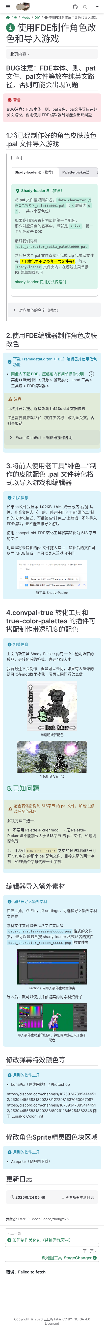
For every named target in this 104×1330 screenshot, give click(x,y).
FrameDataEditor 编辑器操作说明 (44, 437)
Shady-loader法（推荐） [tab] (35, 172)
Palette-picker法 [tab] (76, 172)
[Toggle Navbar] (96, 6)
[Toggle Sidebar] (9, 7)
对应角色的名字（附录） (40, 310)
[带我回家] (24, 6)
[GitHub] (75, 7)
